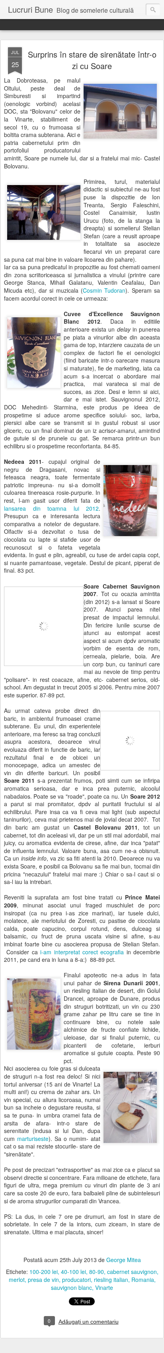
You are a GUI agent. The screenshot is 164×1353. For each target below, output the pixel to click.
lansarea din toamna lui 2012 (51, 508)
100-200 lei (43, 1272)
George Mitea (123, 1260)
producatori (76, 1280)
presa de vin (43, 1280)
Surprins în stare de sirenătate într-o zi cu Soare (92, 59)
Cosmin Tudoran (104, 290)
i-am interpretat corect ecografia (82, 952)
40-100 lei (73, 1272)
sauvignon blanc (71, 1287)
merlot (17, 1280)
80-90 (96, 1272)
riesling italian (111, 1280)
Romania (142, 1280)
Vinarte (104, 1287)
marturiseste (33, 1139)
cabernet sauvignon (132, 1272)
